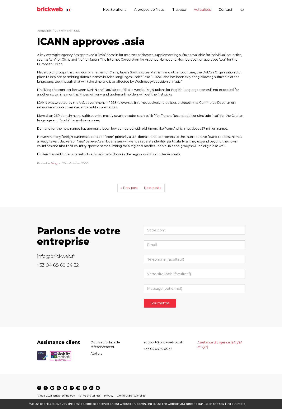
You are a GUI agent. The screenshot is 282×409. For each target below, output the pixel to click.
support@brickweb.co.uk (163, 342)
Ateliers (96, 353)
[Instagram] (78, 388)
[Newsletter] (98, 388)
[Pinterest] (85, 388)
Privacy (108, 395)
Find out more (235, 404)
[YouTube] (65, 388)
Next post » (152, 188)
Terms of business (89, 395)
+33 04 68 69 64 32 (58, 265)
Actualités (44, 31)
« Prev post (129, 188)
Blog (54, 163)
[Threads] (58, 388)
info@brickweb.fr (56, 256)
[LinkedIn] (91, 388)
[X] (45, 388)
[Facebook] (39, 388)
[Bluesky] (52, 388)
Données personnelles (131, 395)
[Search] (242, 9)
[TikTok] (71, 388)
